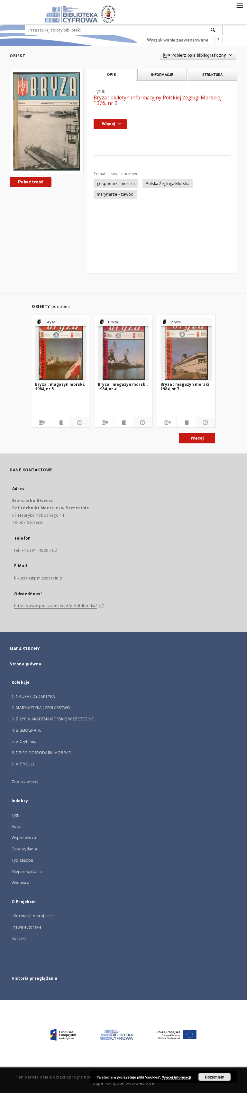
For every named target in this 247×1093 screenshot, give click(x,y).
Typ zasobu (22, 860)
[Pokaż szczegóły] (79, 422)
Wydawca (20, 882)
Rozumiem (214, 1077)
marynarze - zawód (115, 194)
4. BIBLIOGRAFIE (26, 730)
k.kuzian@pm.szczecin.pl (39, 578)
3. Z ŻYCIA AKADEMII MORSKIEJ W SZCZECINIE (53, 719)
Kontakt (19, 938)
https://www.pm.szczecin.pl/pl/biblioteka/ (55, 605)
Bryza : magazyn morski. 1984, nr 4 (123, 387)
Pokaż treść (30, 181)
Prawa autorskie (26, 927)
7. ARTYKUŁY (23, 764)
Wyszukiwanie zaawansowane (177, 39)
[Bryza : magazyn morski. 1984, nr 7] (186, 349)
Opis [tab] (111, 74)
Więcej (197, 438)
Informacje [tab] (162, 74)
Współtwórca (24, 837)
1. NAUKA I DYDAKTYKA (33, 696)
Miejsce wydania (27, 871)
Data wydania (24, 849)
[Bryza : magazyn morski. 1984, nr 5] (60, 349)
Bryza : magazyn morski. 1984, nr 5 (60, 387)
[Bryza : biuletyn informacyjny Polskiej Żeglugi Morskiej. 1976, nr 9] (46, 121)
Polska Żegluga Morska (167, 183)
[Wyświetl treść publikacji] (60, 422)
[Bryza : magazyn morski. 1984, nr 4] (123, 349)
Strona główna (25, 664)
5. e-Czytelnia (24, 741)
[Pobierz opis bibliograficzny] (41, 422)
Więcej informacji (176, 1077)
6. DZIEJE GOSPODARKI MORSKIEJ (41, 752)
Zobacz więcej (25, 781)
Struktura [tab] (212, 74)
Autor (17, 826)
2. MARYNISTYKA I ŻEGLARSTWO (41, 707)
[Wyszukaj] (213, 30)
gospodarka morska (116, 183)
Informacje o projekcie (33, 916)
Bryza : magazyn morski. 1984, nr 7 (185, 387)
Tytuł (16, 815)
